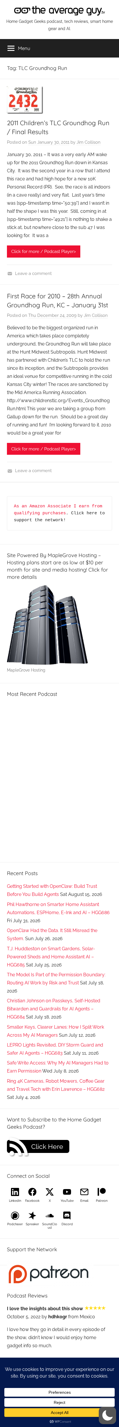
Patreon (101, 1201)
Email (84, 1201)
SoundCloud (49, 1226)
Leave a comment (33, 273)
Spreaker (32, 1224)
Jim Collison (89, 142)
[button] (107, 1415)
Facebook (32, 1201)
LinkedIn (15, 1201)
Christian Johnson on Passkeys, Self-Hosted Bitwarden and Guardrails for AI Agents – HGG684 (53, 1009)
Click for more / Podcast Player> (43, 251)
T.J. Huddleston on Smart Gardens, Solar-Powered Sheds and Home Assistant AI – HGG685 (51, 957)
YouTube (67, 1201)
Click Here (47, 1146)
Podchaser (15, 1224)
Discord (67, 1224)
